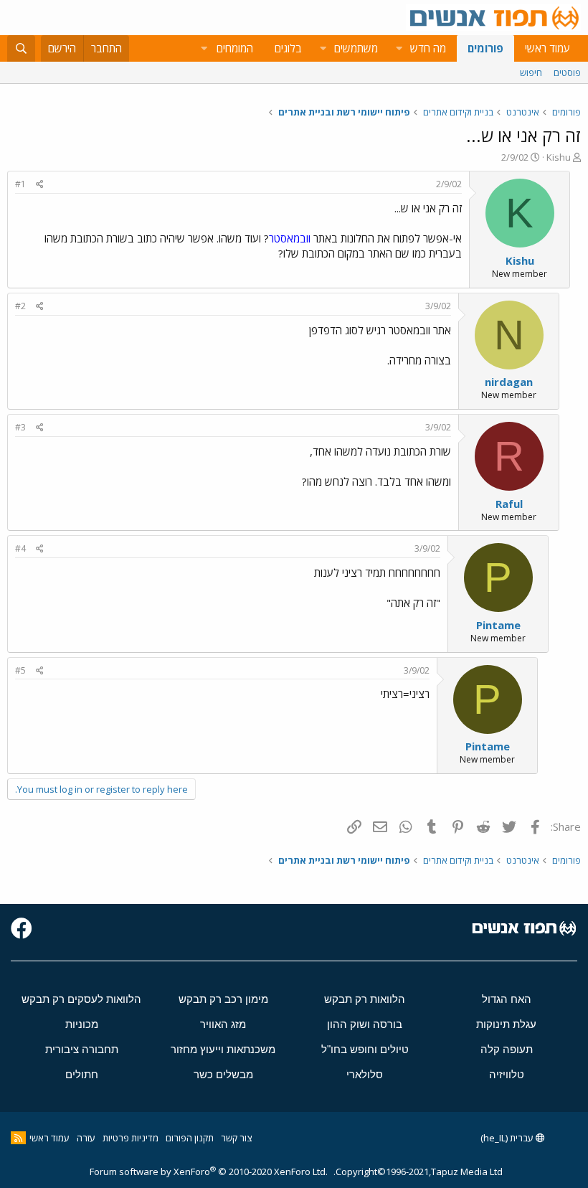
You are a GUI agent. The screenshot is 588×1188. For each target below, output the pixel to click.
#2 (20, 306)
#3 (20, 427)
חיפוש (531, 72)
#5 (20, 670)
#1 (20, 184)
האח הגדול (506, 999)
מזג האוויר (223, 1024)
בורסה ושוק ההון (364, 1024)
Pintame (498, 625)
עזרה (86, 1137)
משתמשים (356, 48)
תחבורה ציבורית (81, 1049)
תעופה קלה (506, 1049)
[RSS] (18, 1137)
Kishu (558, 157)
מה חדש (428, 48)
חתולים (81, 1074)
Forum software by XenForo (209, 1171)
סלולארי (364, 1074)
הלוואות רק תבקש (364, 999)
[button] (399, 48)
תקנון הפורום (190, 1137)
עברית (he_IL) (508, 1137)
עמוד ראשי (547, 48)
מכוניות (81, 1024)
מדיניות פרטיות (130, 1137)
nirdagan (509, 381)
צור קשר (236, 1137)
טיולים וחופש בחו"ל (365, 1049)
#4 (20, 548)
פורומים (485, 48)
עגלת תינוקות (506, 1024)
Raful (509, 503)
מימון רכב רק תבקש (223, 999)
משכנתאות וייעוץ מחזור (223, 1049)
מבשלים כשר (223, 1074)
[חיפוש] (21, 48)
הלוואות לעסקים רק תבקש (81, 999)
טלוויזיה (506, 1074)
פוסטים (567, 72)
